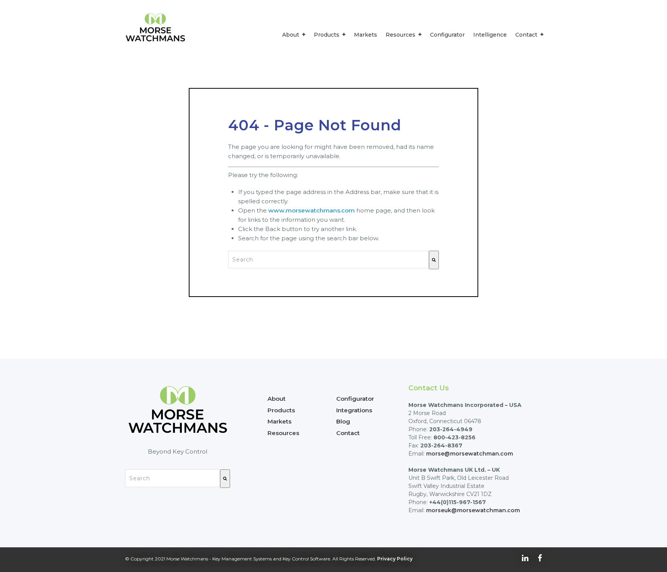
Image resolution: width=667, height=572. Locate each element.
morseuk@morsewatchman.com (473, 510)
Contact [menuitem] (526, 34)
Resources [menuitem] (400, 34)
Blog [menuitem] (343, 421)
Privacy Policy (395, 559)
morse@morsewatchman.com (469, 453)
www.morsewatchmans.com (311, 210)
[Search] (434, 260)
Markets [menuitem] (365, 34)
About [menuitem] (290, 34)
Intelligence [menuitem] (490, 34)
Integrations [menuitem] (354, 410)
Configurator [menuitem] (447, 34)
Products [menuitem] (326, 34)
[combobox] (328, 259)
